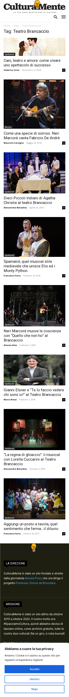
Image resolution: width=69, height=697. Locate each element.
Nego (34, 689)
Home (7, 25)
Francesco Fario (12, 275)
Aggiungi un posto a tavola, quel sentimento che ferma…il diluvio (31, 526)
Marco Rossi (10, 399)
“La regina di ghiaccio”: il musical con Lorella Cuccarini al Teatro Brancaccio (32, 459)
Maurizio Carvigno (14, 142)
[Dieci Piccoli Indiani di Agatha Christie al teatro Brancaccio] (34, 172)
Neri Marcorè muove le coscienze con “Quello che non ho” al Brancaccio (32, 335)
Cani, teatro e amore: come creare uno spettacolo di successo (32, 62)
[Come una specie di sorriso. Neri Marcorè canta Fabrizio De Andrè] (34, 104)
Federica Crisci (12, 70)
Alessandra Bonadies (15, 207)
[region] (34, 670)
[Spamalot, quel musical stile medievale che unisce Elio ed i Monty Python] (34, 237)
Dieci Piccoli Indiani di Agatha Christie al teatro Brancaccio (29, 200)
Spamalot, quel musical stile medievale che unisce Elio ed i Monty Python (29, 266)
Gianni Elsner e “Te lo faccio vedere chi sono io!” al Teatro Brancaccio (34, 392)
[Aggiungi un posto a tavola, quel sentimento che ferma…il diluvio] (34, 498)
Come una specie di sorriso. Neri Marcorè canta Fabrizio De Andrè (32, 135)
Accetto (34, 669)
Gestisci (34, 679)
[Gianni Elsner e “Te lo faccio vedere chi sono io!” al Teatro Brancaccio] (34, 370)
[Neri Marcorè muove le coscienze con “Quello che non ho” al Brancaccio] (34, 305)
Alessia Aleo (10, 345)
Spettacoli (9, 54)
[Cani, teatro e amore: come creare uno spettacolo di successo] (34, 47)
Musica (8, 127)
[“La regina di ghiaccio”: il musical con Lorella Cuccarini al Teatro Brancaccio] (34, 429)
